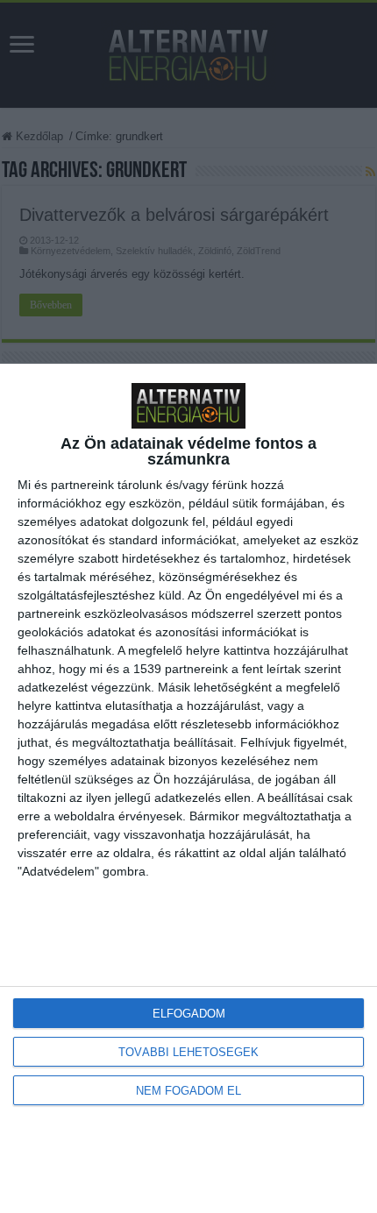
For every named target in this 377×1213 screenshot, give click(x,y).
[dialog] (188, 788)
